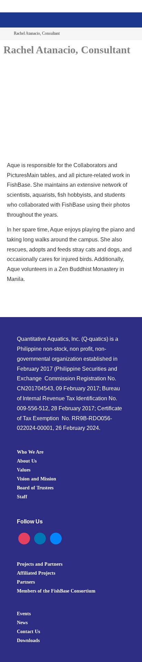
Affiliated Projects (36, 573)
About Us (27, 461)
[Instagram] (24, 538)
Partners (26, 582)
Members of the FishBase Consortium (56, 591)
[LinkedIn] (40, 538)
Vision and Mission (36, 478)
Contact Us (28, 631)
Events (24, 613)
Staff (22, 496)
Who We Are (30, 452)
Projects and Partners (39, 564)
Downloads (28, 640)
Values (23, 470)
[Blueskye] (56, 538)
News (22, 622)
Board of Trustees (35, 487)
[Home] (4, 33)
